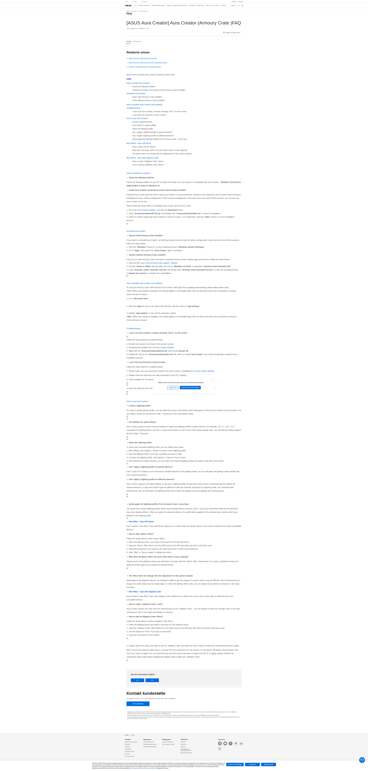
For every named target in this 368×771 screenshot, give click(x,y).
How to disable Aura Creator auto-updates (144, 104)
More (128, 44)
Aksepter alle (268, 764)
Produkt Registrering (167, 742)
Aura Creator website (146, 210)
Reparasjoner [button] (147, 739)
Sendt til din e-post (233, 32)
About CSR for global (186, 752)
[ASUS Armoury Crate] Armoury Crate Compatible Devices (148, 63)
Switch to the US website (190, 387)
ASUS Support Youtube (168, 744)
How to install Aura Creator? (138, 83)
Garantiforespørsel (148, 742)
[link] (128, 5)
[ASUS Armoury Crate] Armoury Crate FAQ (143, 58)
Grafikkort (127, 746)
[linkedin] (241, 743)
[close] (212, 379)
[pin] (220, 749)
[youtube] (225, 743)
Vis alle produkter (129, 756)
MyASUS (183, 746)
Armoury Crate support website (163, 263)
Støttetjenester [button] (166, 739)
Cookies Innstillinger (235, 764)
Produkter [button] (128, 739)
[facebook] (230, 743)
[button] (234, 1)
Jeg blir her (173, 387)
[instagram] (220, 743)
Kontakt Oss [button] (184, 739)
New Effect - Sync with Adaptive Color (143, 158)
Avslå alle (252, 764)
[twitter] (236, 743)
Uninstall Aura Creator (136, 93)
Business (240, 1)
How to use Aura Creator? (137, 118)
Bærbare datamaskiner (131, 742)
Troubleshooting (133, 108)
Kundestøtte (134, 11)
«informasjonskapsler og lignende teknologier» (143, 768)
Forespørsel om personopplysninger (186, 749)
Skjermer (127, 754)
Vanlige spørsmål (143, 11)
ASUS (128, 11)
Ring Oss (183, 742)
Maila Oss (183, 744)
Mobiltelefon (128, 749)
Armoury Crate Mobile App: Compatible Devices (145, 67)
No (152, 680)
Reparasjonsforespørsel (149, 746)
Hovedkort (127, 744)
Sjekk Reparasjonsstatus (150, 744)
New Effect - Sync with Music (139, 143)
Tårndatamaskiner (130, 751)
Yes (137, 680)
